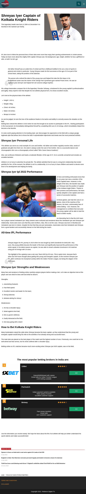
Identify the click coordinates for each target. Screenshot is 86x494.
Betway (25, 402)
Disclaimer (5, 484)
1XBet (24, 366)
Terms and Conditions (9, 480)
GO (76, 373)
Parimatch (26, 387)
